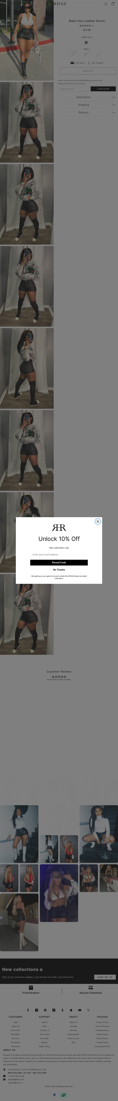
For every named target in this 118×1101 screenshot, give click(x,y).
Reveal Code (59, 562)
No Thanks (59, 570)
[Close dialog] (98, 521)
